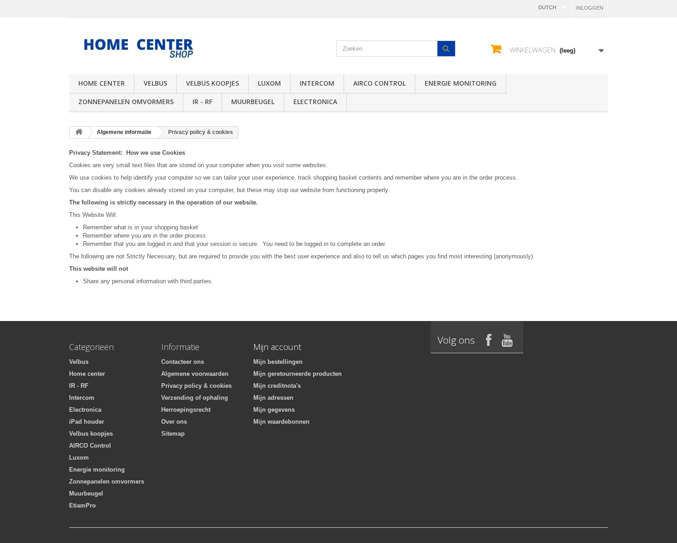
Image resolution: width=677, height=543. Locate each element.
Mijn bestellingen (278, 361)
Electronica (315, 101)
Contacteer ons (182, 361)
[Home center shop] (154, 48)
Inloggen (589, 8)
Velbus (155, 83)
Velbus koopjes (212, 83)
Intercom (317, 83)
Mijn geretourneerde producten (297, 373)
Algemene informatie (124, 132)
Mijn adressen (273, 397)
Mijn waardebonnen (281, 421)
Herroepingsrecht (185, 409)
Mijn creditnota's (277, 385)
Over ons (174, 421)
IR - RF (202, 101)
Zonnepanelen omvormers (126, 101)
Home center (101, 83)
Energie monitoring (460, 83)
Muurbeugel (252, 101)
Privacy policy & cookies (196, 385)
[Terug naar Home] (79, 132)
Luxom (269, 83)
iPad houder (86, 421)
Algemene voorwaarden (194, 373)
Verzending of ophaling (194, 397)
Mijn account (277, 346)
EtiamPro (82, 505)
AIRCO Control (379, 83)
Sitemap (173, 433)
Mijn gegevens (274, 409)
